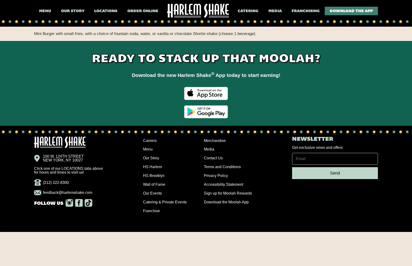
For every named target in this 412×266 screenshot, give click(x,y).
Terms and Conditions (222, 167)
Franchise (151, 211)
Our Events (152, 193)
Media (275, 11)
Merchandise (215, 141)
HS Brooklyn (154, 176)
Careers (150, 141)
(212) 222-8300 (56, 183)
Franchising (306, 11)
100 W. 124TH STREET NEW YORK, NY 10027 (63, 158)
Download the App (351, 11)
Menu (45, 11)
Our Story (72, 11)
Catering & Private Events (165, 202)
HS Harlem (152, 167)
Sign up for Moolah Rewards (228, 193)
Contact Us (213, 158)
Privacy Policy (216, 176)
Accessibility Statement (223, 184)
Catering (248, 11)
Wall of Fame (154, 184)
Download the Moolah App (226, 202)
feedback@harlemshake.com (67, 193)
